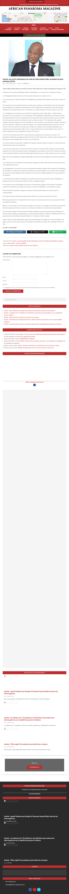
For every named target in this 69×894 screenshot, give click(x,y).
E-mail (5, 281)
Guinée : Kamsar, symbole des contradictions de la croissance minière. (38, 345)
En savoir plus (34, 767)
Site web (5, 284)
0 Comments (26, 83)
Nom (4, 277)
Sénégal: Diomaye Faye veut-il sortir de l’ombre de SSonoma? (36, 348)
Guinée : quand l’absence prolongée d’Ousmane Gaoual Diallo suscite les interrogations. (30, 310)
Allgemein (9, 821)
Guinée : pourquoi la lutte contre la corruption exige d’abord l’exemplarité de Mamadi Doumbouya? (33, 324)
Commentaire (6, 260)
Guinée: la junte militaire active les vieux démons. (24, 245)
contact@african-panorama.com (15, 884)
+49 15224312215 (10, 882)
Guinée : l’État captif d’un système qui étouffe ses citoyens (21, 317)
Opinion (12, 843)
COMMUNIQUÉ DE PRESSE (27, 339)
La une (14, 821)
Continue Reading (34, 794)
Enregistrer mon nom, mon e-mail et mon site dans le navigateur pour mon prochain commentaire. (30, 287)
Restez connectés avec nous (34, 382)
